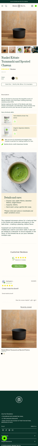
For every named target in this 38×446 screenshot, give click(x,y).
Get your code (28, 234)
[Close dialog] (35, 209)
